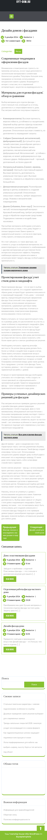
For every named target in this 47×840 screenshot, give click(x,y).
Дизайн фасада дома (13, 626)
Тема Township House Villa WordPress (22, 834)
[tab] (11, 16)
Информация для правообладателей (18, 810)
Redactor (28, 37)
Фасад (18, 51)
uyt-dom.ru (23, 2)
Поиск (34, 685)
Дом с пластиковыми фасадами (19, 555)
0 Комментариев (13, 563)
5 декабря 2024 (11, 37)
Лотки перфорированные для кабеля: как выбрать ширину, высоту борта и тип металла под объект (22, 747)
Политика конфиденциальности (16, 819)
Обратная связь (10, 814)
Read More (11, 580)
